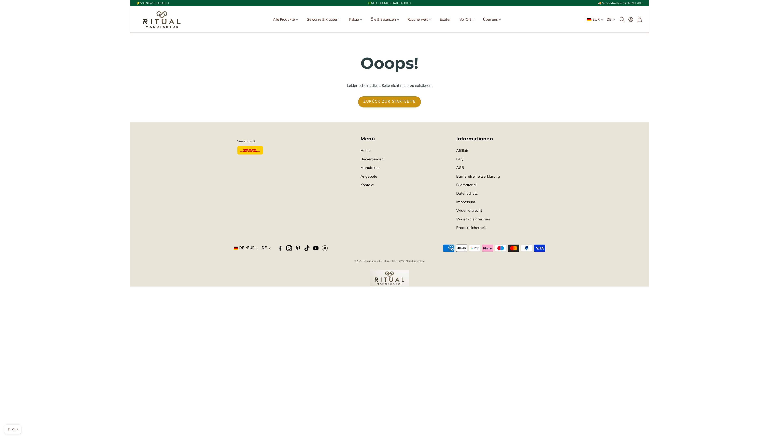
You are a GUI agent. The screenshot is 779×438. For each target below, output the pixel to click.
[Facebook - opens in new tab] (280, 248)
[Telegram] (325, 248)
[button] (622, 19)
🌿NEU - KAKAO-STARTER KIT (388, 3)
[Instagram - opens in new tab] (289, 248)
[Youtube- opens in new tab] (316, 248)
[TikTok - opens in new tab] (307, 248)
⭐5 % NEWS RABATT (152, 3)
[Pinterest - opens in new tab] (298, 248)
